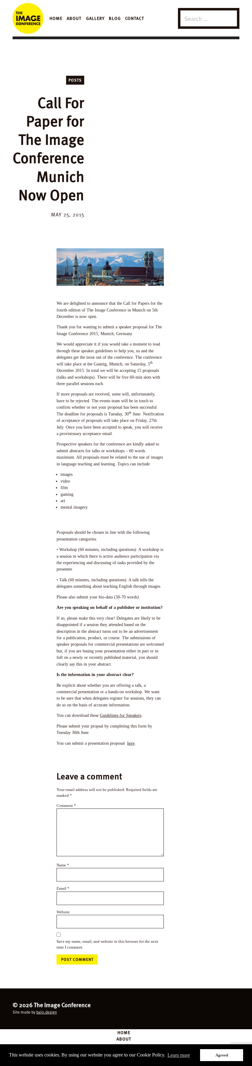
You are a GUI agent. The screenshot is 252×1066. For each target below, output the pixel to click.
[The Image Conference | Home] (28, 18)
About (74, 18)
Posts (75, 80)
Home (55, 18)
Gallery (95, 18)
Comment (66, 805)
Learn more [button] (178, 1055)
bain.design (46, 1012)
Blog (115, 18)
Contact (134, 18)
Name (63, 865)
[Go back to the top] (126, 1008)
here (131, 743)
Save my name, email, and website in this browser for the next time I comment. (107, 944)
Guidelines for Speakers (120, 715)
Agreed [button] (221, 1055)
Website (63, 912)
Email (63, 888)
